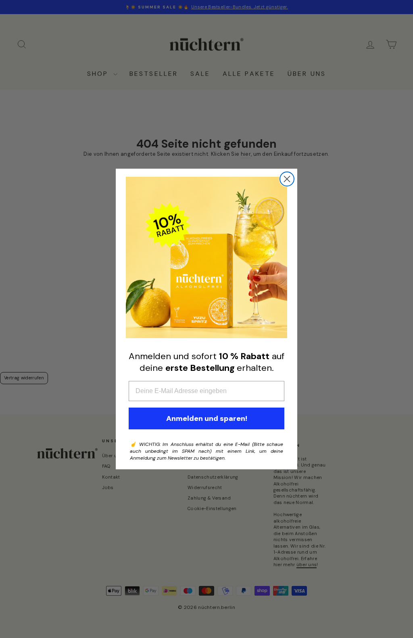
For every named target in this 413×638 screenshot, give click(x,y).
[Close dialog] (287, 179)
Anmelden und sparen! (206, 418)
